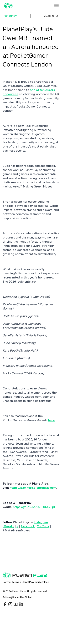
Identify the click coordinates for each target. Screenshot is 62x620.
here (51, 420)
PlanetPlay (10, 15)
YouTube (43, 526)
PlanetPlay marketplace (35, 582)
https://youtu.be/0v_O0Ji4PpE (34, 507)
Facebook (28, 526)
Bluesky (8, 526)
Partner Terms (11, 582)
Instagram (41, 522)
